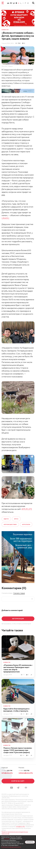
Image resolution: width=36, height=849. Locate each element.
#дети (6, 518)
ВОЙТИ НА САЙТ (18, 781)
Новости (5, 29)
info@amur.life (7, 773)
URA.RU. (5, 218)
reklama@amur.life (26, 773)
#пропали (26, 524)
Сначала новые (7, 593)
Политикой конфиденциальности (11, 847)
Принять (30, 842)
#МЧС (16, 518)
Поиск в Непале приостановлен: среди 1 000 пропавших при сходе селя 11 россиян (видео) (17, 750)
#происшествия (10, 524)
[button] (26, 787)
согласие (6, 838)
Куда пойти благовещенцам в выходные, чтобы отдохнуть (16, 710)
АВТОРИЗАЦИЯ (18, 618)
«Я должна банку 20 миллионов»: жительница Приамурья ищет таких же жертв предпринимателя (18, 668)
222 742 (24, 770)
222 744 (7, 770)
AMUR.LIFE (27, 509)
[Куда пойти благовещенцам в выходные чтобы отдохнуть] (32, 714)
